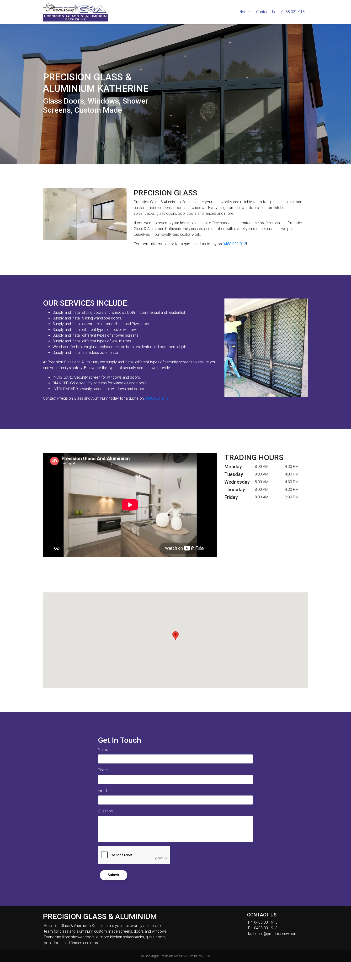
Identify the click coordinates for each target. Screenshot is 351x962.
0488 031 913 (234, 244)
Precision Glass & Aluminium (181, 956)
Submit (113, 875)
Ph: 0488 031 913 (262, 922)
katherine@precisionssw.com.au (275, 933)
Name (103, 749)
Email (102, 790)
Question (105, 811)
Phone (103, 770)
